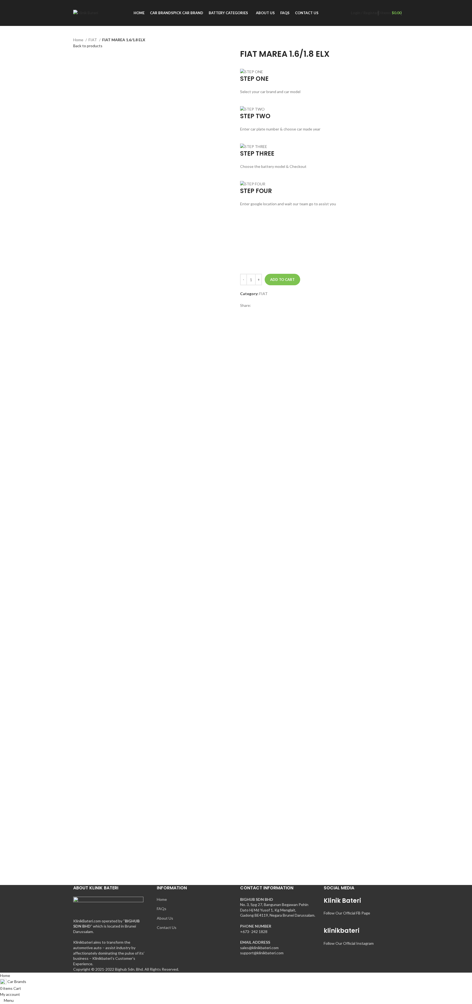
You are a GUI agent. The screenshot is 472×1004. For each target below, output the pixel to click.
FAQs (161, 908)
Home (78, 39)
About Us (165, 918)
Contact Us (166, 927)
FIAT (93, 39)
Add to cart (282, 279)
